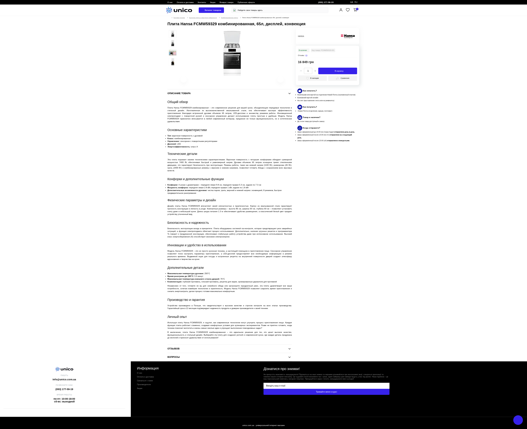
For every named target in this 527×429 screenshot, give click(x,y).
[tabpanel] (173, 34)
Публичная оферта (246, 2)
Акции (212, 2)
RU (356, 2)
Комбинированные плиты (229, 17)
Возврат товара (226, 2)
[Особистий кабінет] (340, 10)
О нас (170, 2)
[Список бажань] (347, 10)
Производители (144, 384)
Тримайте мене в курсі (326, 392)
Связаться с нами (145, 380)
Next (277, 80)
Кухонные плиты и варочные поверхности (203, 17)
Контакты (202, 2)
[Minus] (301, 71)
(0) (306, 55)
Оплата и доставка (185, 2)
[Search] (235, 10)
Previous (180, 80)
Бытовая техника (179, 17)
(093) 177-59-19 (326, 2)
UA (351, 2)
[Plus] (315, 71)
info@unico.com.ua (64, 379)
